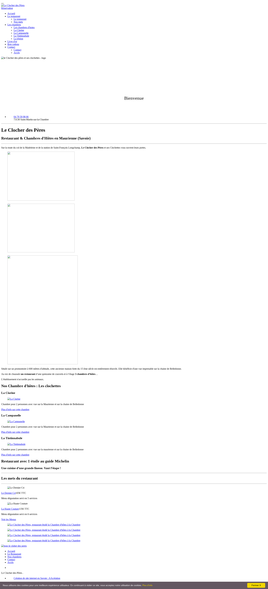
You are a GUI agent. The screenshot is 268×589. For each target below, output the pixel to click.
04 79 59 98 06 (21, 116)
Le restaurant (13, 16)
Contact (11, 47)
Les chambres (14, 24)
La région (18, 38)
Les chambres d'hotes (24, 27)
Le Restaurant (14, 554)
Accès (17, 52)
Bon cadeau (13, 44)
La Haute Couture (10, 509)
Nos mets (18, 22)
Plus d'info (147, 585)
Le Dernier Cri (8, 493)
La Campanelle (21, 33)
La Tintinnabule (21, 36)
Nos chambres (14, 556)
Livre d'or (12, 41)
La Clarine (19, 30)
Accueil (11, 13)
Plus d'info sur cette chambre (15, 409)
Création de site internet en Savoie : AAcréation (37, 578)
